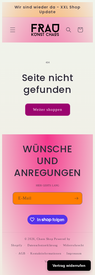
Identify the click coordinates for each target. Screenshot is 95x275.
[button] (12, 30)
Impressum (74, 253)
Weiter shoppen (47, 109)
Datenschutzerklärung (42, 245)
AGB (21, 253)
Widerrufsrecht (73, 245)
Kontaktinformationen (45, 253)
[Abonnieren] (76, 198)
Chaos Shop (45, 238)
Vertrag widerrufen (69, 265)
